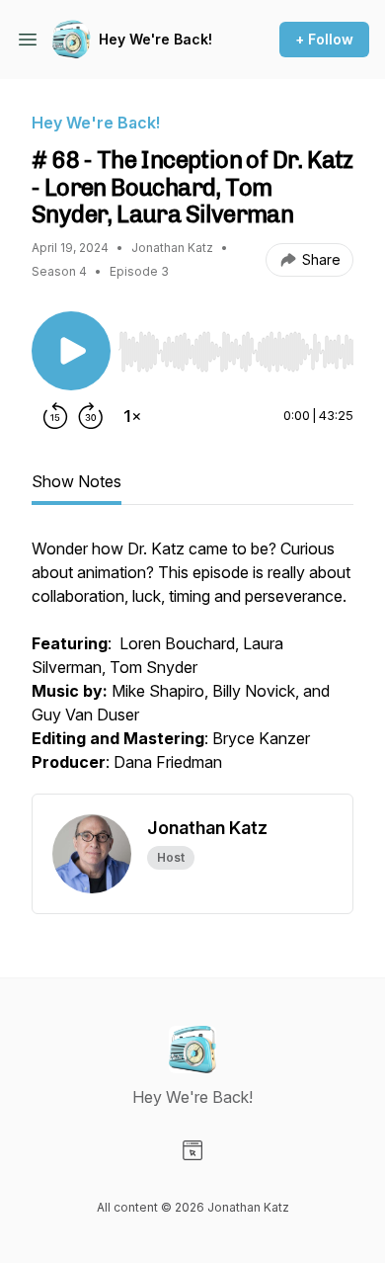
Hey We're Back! (155, 39)
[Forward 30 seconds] (91, 416)
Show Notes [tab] (76, 481)
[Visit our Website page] (192, 1150)
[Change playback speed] (132, 416)
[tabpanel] (192, 665)
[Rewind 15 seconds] (55, 416)
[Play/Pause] (71, 350)
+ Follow (324, 39)
